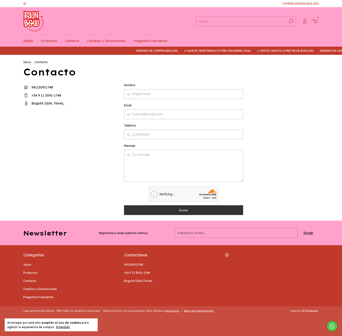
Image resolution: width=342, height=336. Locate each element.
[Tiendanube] (304, 311)
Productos (49, 41)
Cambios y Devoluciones (106, 41)
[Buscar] (290, 21)
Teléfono (130, 125)
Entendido (63, 327)
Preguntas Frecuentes (151, 41)
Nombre (129, 85)
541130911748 (41, 87)
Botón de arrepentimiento (199, 310)
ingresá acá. (171, 310)
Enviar (183, 210)
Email (127, 105)
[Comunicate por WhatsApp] (332, 326)
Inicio (28, 41)
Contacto (72, 41)
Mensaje (129, 145)
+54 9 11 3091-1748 (45, 95)
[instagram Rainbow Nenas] (24, 3)
